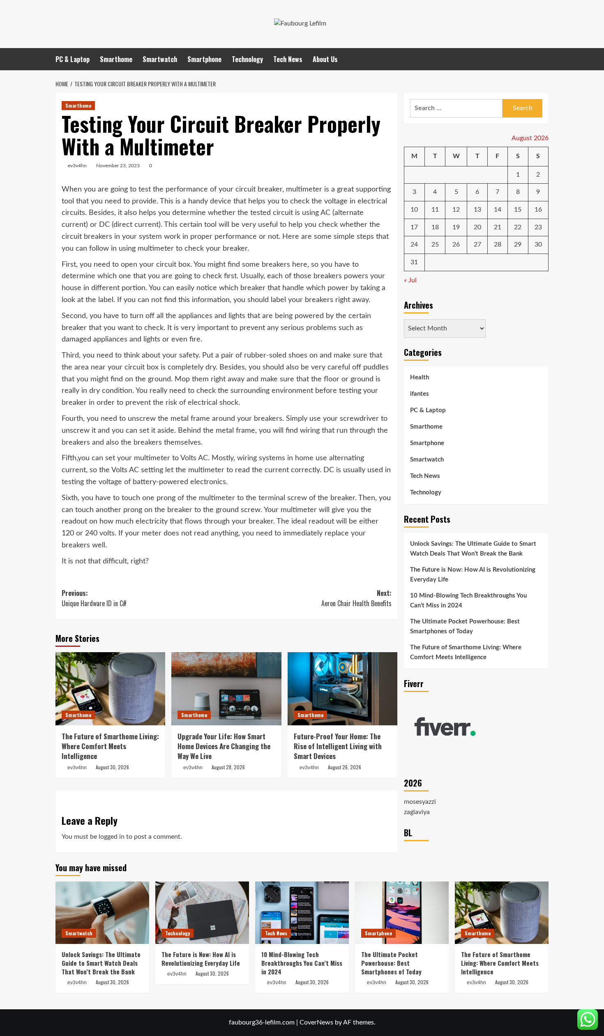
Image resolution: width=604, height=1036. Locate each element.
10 (414, 210)
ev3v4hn (77, 165)
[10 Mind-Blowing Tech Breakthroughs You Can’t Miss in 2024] (302, 912)
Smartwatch (160, 59)
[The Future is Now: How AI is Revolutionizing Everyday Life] (202, 912)
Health (419, 378)
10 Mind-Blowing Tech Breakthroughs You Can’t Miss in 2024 (468, 601)
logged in (111, 836)
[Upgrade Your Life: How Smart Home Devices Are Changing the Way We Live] (226, 688)
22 (517, 227)
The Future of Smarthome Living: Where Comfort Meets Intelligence (110, 746)
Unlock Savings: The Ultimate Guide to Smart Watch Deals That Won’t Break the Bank (473, 549)
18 (435, 227)
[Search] (543, 59)
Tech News (287, 59)
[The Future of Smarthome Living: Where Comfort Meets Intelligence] (110, 688)
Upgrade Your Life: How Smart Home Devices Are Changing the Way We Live (224, 746)
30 (538, 245)
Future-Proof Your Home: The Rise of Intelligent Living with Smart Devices (338, 746)
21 (497, 227)
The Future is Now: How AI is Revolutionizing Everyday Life (472, 575)
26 (456, 245)
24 (414, 245)
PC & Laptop (72, 59)
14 (497, 210)
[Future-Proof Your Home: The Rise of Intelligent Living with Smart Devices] (342, 688)
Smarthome (116, 59)
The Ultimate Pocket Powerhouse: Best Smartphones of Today (465, 626)
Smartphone (204, 59)
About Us (325, 59)
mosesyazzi (420, 801)
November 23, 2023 (118, 165)
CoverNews (316, 1022)
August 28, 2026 (228, 767)
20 (477, 227)
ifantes (419, 394)
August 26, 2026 (344, 767)
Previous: (94, 598)
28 (497, 245)
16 (538, 210)
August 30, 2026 (112, 767)
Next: (356, 598)
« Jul (410, 280)
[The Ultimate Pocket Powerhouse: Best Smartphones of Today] (402, 912)
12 (456, 210)
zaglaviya (417, 812)
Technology (247, 59)
